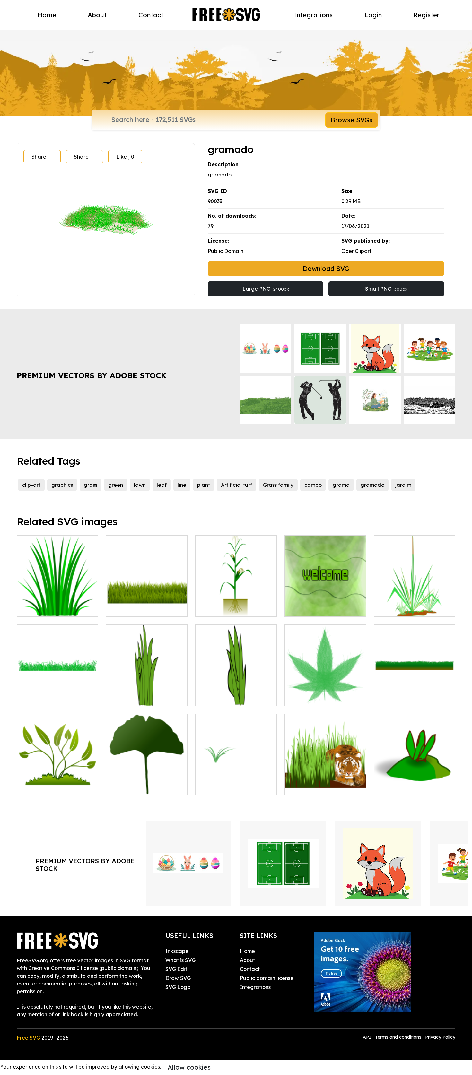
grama (341, 485)
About (97, 15)
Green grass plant (403, 608)
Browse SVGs (351, 120)
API (367, 1037)
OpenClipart (356, 251)
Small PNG (386, 289)
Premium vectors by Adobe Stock (91, 375)
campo (313, 485)
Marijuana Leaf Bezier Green (325, 693)
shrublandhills (398, 786)
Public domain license (266, 978)
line (182, 485)
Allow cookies (189, 1067)
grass (90, 485)
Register (426, 15)
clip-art (31, 485)
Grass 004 (36, 697)
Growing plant (41, 786)
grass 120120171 (133, 608)
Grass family (278, 485)
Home (47, 15)
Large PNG (265, 289)
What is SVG (180, 960)
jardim (403, 485)
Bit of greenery (221, 786)
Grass (388, 697)
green (115, 485)
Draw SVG (178, 978)
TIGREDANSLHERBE (317, 786)
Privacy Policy (440, 1037)
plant (203, 485)
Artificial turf (236, 485)
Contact (150, 15)
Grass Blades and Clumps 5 (235, 697)
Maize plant (217, 608)
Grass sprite (38, 608)
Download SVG (326, 268)
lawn (140, 485)
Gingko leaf (127, 786)
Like (125, 156)
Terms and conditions (398, 1037)
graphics (62, 485)
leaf (162, 485)
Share (38, 156)
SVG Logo (177, 987)
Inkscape (176, 951)
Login (373, 15)
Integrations (313, 15)
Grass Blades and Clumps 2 (146, 697)
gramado (372, 485)
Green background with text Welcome (325, 604)
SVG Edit (176, 969)
